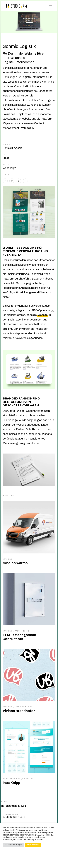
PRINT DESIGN (22, 631)
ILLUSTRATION (10, 779)
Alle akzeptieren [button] (33, 845)
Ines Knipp (11, 783)
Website (43, 314)
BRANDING (8, 559)
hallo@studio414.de (13, 805)
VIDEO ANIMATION (24, 707)
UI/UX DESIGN (26, 779)
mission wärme (15, 563)
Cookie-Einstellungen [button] (13, 845)
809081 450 (13, 817)
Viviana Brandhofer (19, 711)
